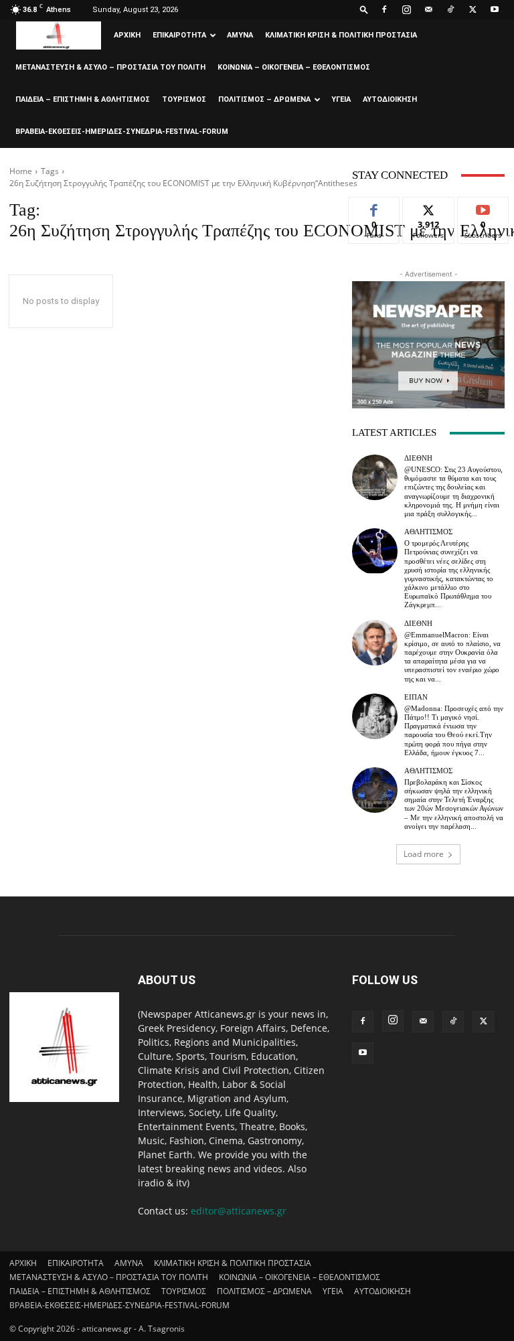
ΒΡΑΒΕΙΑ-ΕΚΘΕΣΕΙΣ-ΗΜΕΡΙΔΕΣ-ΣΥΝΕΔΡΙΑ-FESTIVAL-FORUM (121, 131)
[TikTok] (450, 9)
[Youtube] (495, 9)
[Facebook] (384, 9)
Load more (424, 854)
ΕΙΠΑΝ (416, 697)
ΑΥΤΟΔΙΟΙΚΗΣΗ (390, 99)
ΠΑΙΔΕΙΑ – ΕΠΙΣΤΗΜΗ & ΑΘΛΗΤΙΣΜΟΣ (82, 99)
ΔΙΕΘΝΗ (418, 458)
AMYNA (240, 35)
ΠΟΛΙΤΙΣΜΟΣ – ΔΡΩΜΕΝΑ (264, 99)
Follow (428, 207)
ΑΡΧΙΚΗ (127, 35)
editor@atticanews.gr (238, 1210)
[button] (364, 9)
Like (374, 207)
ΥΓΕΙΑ (341, 99)
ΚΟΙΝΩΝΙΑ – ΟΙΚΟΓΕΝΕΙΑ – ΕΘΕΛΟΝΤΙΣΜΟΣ (294, 67)
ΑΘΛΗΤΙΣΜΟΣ (428, 532)
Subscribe (483, 207)
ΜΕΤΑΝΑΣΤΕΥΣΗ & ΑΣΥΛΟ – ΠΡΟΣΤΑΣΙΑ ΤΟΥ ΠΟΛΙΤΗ (110, 67)
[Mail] (428, 9)
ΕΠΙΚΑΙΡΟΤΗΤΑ (179, 35)
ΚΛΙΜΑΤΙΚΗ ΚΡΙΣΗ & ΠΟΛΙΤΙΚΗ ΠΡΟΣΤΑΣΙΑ (341, 35)
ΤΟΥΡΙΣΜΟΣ (184, 99)
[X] (472, 9)
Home (20, 171)
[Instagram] (406, 9)
